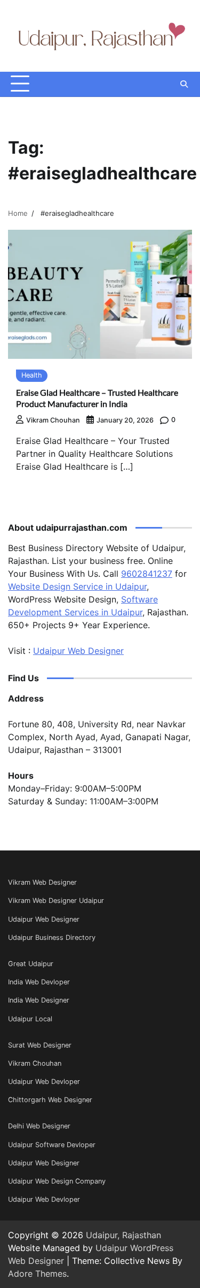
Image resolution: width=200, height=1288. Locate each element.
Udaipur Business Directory (51, 937)
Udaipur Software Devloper (51, 1145)
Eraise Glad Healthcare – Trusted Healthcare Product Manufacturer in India (97, 398)
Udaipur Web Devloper (44, 1082)
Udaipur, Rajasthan (123, 1235)
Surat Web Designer (39, 1045)
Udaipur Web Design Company (57, 1181)
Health (31, 375)
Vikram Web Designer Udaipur (56, 901)
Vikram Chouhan (53, 420)
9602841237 (146, 573)
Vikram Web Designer (42, 882)
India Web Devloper (39, 982)
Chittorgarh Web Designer (50, 1100)
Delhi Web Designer (39, 1126)
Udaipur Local (30, 1019)
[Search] (184, 84)
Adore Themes (37, 1273)
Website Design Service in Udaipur (77, 586)
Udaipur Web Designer (78, 650)
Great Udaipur (30, 964)
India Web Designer (38, 1000)
